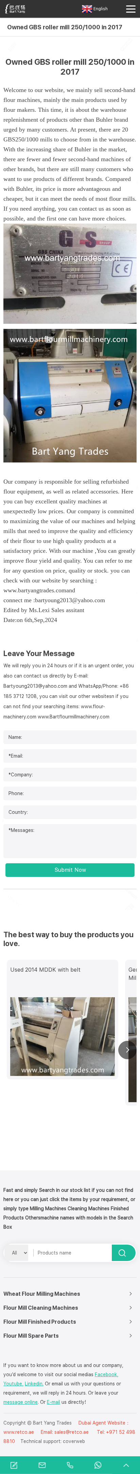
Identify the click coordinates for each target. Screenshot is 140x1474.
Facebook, (106, 1374)
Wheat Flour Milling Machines (41, 1294)
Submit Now (70, 870)
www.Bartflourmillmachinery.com (73, 716)
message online (20, 1402)
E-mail (53, 1402)
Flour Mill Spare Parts (31, 1336)
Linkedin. (34, 1383)
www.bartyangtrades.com (34, 590)
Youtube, (13, 1383)
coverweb (74, 1441)
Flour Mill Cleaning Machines (40, 1308)
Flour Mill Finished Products (39, 1322)
